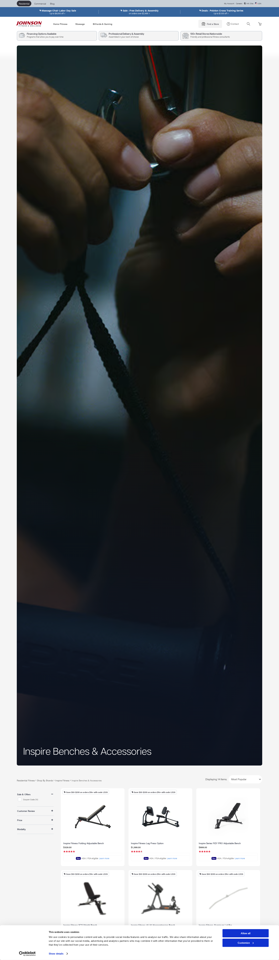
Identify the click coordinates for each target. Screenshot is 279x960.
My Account (229, 3)
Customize (244, 942)
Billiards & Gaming (102, 24)
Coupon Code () (30, 799)
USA (259, 3)
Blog (52, 3)
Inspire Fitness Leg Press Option (147, 843)
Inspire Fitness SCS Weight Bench (80, 925)
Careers (239, 3)
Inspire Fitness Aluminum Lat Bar (215, 925)
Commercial (40, 3)
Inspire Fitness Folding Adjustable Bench (83, 843)
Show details (56, 953)
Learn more (104, 858)
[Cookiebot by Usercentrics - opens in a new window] (27, 953)
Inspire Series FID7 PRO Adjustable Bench (220, 843)
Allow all (245, 933)
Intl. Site (248, 3)
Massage (80, 24)
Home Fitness (60, 24)
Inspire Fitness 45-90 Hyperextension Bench (153, 925)
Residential (24, 3)
